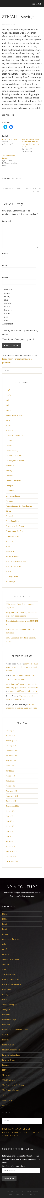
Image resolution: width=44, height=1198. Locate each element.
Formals (9, 476)
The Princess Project (14, 566)
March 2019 (10, 786)
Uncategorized (12, 576)
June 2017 (9, 836)
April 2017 (10, 841)
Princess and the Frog (15, 531)
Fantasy (9, 470)
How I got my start (10, 139)
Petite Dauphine (12, 521)
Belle (8, 420)
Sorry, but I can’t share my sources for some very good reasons (22, 667)
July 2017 (9, 831)
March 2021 (10, 735)
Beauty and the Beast (14, 415)
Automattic (30, 1194)
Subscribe (9, 1178)
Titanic (9, 571)
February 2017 (11, 851)
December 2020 (12, 751)
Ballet (8, 400)
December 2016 (12, 861)
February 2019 (11, 791)
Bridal (8, 425)
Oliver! (8, 511)
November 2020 (12, 756)
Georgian (9, 486)
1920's (8, 390)
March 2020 (10, 776)
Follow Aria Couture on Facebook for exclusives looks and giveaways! (20, 1132)
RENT (8, 546)
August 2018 (11, 811)
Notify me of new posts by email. (19, 339)
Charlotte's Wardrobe (14, 435)
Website (6, 277)
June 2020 (10, 766)
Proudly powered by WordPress (21, 1191)
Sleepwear (10, 551)
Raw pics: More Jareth (12, 188)
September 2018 (12, 806)
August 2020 (11, 761)
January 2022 (11, 730)
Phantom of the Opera (15, 526)
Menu (38, 3)
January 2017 (11, 856)
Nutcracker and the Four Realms (19, 506)
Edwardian (10, 465)
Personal (9, 516)
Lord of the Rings (13, 496)
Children (9, 440)
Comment (6, 221)
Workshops (10, 581)
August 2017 (10, 826)
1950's (8, 395)
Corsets (9, 445)
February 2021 (11, 740)
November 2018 (12, 796)
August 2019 (11, 781)
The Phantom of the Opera (16, 561)
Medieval (9, 501)
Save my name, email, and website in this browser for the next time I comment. (8, 306)
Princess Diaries (12, 536)
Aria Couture (22, 886)
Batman (9, 410)
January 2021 (11, 745)
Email (5, 265)
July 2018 (9, 816)
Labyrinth (10, 491)
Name (5, 253)
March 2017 (10, 846)
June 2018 (10, 821)
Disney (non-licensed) (15, 460)
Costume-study (12, 450)
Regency (9, 541)
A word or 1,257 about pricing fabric (22, 691)
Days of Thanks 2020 (14, 455)
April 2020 (10, 771)
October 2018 (11, 801)
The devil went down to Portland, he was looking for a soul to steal (30, 143)
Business (9, 430)
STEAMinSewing (15, 178)
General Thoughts (13, 481)
